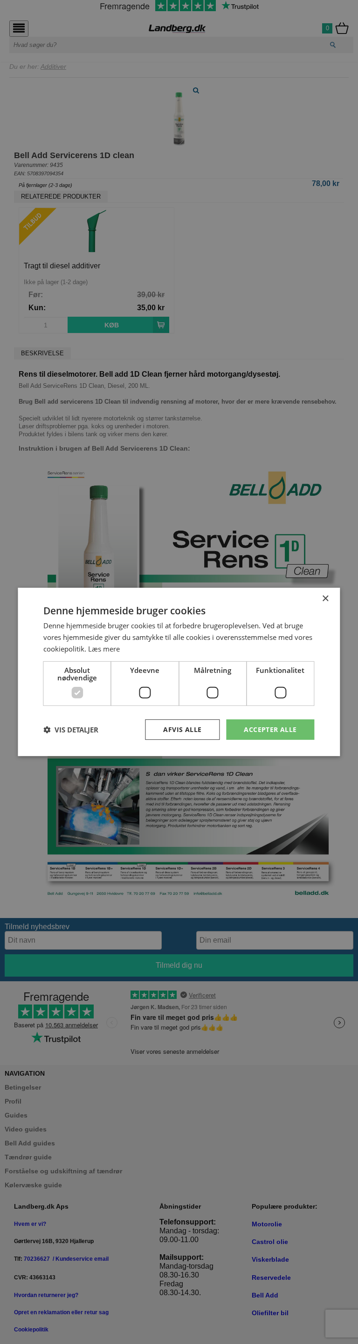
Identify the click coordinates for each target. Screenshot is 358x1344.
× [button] (325, 598)
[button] (70, 730)
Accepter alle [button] (270, 729)
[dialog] (179, 672)
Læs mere (104, 648)
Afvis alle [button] (182, 729)
